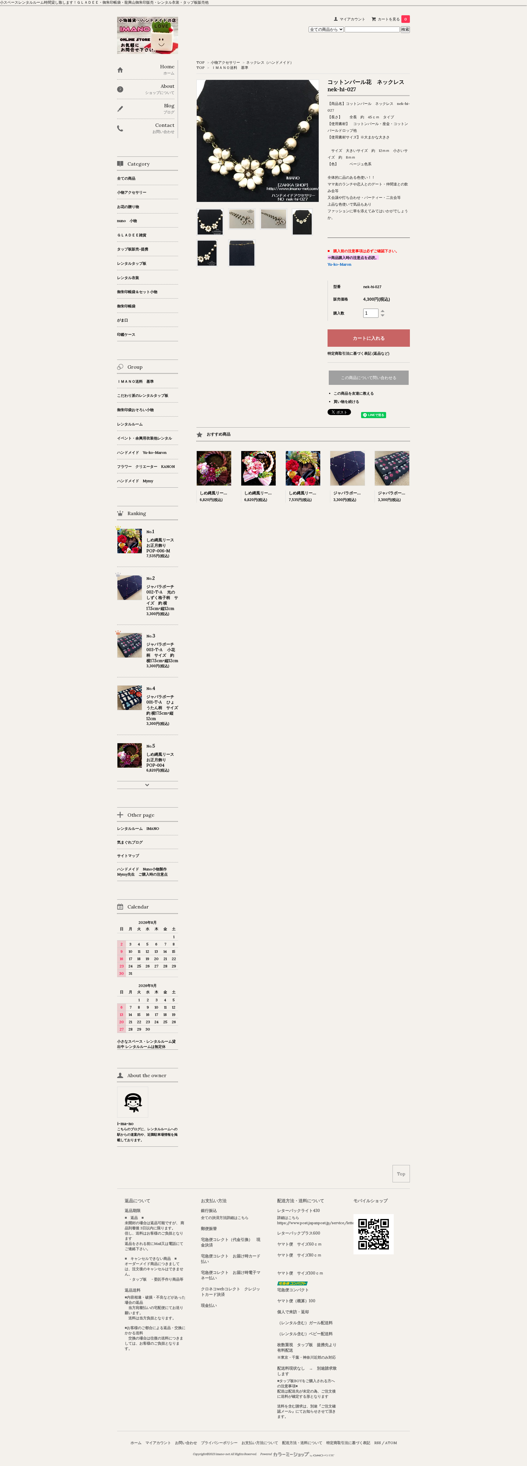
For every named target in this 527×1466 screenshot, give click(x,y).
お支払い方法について (260, 1442)
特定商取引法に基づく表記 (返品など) (358, 353)
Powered (266, 1454)
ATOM (391, 1442)
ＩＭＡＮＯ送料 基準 (230, 67)
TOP (200, 62)
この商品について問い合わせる (368, 377)
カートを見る (392, 19)
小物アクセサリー (225, 62)
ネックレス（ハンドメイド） (270, 62)
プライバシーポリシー (219, 1442)
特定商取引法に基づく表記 (348, 1442)
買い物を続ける (346, 401)
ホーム (136, 1442)
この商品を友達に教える (354, 393)
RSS (377, 1442)
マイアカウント (352, 19)
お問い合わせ (186, 1442)
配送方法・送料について (302, 1442)
